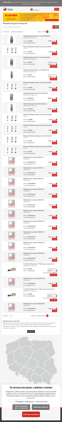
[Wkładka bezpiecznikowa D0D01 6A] (12, 182)
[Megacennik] (8, 9)
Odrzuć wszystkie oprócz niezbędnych (21, 407)
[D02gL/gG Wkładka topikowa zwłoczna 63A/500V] (12, 150)
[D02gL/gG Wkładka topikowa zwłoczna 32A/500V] (12, 139)
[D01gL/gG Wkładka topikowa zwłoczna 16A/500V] (12, 50)
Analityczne (31, 402)
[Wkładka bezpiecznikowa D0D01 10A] (12, 193)
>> (57, 31)
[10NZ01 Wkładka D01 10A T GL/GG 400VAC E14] (12, 74)
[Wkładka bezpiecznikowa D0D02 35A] (12, 257)
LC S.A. (25, 48)
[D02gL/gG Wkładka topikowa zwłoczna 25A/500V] (12, 129)
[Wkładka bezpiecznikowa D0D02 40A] (12, 282)
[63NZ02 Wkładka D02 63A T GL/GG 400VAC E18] (12, 62)
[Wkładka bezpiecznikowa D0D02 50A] (12, 307)
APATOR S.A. (26, 159)
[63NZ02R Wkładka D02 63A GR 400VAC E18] (12, 97)
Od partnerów (42, 402)
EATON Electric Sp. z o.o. (30, 37)
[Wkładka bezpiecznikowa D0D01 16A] (12, 214)
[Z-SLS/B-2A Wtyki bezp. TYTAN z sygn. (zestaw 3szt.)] (12, 269)
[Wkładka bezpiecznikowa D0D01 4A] (12, 171)
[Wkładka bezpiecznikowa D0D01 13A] (12, 203)
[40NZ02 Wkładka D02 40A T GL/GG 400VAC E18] (12, 39)
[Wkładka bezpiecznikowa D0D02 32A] (12, 246)
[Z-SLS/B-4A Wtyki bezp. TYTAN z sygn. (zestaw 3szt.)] (12, 294)
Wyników (5, 315)
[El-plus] (34, 9)
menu (56, 9)
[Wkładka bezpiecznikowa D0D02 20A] (12, 225)
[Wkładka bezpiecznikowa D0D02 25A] (12, 235)
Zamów (54, 43)
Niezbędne (20, 402)
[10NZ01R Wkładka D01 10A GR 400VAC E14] (12, 107)
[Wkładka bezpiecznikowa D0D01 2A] (12, 161)
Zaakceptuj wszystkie (31, 414)
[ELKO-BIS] (31, 17)
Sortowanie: (6, 31)
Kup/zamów (53, 66)
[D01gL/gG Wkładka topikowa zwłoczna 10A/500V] (12, 86)
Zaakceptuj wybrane (40, 407)
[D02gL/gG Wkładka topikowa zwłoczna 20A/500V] (12, 118)
